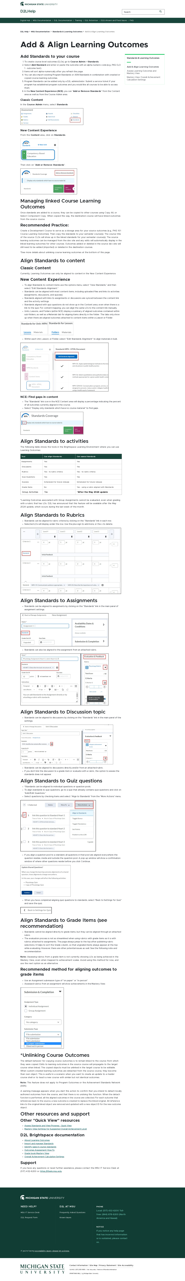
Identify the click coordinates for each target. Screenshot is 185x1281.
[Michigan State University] (39, 4)
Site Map (94, 1265)
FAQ (132, 20)
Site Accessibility (125, 1265)
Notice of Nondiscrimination (107, 1269)
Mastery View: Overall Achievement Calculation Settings (143, 78)
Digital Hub (25, 20)
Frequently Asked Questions (72, 1212)
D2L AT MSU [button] (67, 1206)
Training (78, 20)
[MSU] (42, 1200)
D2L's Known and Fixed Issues (114, 20)
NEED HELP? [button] (29, 1206)
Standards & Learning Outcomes (143, 58)
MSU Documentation (42, 20)
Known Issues (65, 1217)
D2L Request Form (29, 1217)
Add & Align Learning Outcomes (143, 67)
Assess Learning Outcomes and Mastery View (141, 72)
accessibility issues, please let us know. (52, 1251)
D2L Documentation (63, 20)
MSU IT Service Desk (30, 1212)
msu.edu (93, 1269)
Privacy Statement (107, 1265)
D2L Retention (91, 20)
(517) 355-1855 (80, 1269)
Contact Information (78, 1265)
